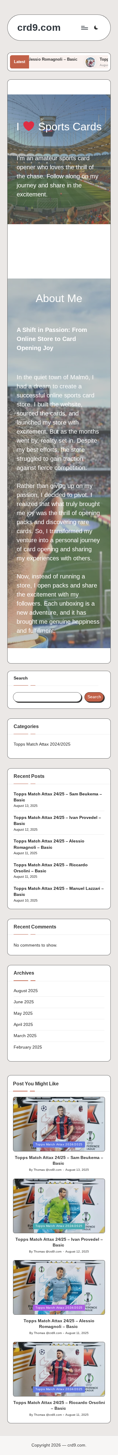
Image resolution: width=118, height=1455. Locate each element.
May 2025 (23, 1013)
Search (21, 678)
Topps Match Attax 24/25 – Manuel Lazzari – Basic (59, 891)
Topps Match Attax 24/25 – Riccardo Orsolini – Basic (51, 868)
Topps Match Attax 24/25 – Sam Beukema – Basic (58, 797)
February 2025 (28, 1047)
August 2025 (26, 991)
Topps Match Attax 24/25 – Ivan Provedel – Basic (57, 820)
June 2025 (24, 1002)
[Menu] (84, 27)
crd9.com (39, 27)
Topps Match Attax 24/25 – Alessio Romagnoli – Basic (49, 844)
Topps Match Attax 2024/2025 (42, 744)
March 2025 (25, 1035)
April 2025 (23, 1024)
